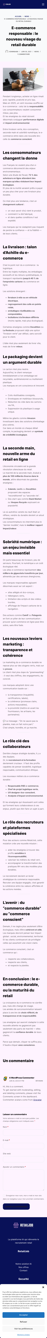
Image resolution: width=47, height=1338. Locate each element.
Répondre (39, 1081)
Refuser (23, 1322)
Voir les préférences (23, 1328)
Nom (5, 1127)
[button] (43, 1287)
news (36, 52)
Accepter (23, 1315)
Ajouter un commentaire (14, 1167)
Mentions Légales (23, 1335)
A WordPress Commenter (21, 1077)
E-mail (6, 1140)
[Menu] (43, 4)
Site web (7, 1153)
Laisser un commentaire (16, 1206)
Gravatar (37, 1100)
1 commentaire (23, 54)
